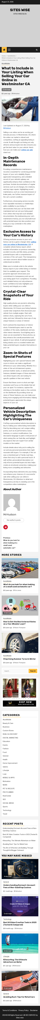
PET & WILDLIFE (9, 789)
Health (5, 760)
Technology (7, 810)
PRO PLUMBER (8, 792)
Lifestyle (6, 770)
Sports (5, 807)
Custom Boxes (8, 731)
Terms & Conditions (9, 1010)
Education (6, 741)
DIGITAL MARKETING (10, 738)
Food (5, 752)
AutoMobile (6, 63)
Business (6, 727)
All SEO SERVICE (29, 1015)
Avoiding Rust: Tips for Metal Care (15, 844)
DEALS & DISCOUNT (10, 734)
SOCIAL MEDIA (8, 803)
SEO (4, 799)
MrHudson (16, 93)
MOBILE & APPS (9, 778)
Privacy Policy (24, 1010)
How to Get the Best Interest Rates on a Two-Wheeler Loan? (19, 623)
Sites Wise (20, 10)
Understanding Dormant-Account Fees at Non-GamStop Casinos (19, 886)
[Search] (36, 50)
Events (5, 745)
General (5, 756)
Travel (5, 814)
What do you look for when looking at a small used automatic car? (11, 543)
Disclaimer (34, 1010)
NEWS (5, 785)
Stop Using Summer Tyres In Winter (19, 659)
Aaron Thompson (20, 627)
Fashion (6, 749)
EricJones (18, 590)
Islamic (5, 767)
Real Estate (7, 796)
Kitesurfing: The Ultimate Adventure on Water (19, 841)
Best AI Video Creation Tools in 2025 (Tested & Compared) (19, 923)
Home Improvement (10, 763)
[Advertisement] (20, 33)
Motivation (6, 781)
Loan (4, 774)
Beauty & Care (8, 723)
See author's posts (14, 520)
